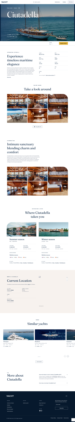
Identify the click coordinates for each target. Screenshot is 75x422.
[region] (53, 291)
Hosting (24, 400)
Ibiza (21, 262)
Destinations (57, 2)
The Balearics (30, 262)
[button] (4, 334)
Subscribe (62, 408)
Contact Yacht (59, 418)
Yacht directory (10, 411)
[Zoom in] (67, 277)
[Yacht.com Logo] (4, 2)
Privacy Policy (53, 418)
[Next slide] (68, 356)
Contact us (41, 405)
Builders (64, 2)
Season (50, 42)
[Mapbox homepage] (41, 306)
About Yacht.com (42, 403)
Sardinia (25, 262)
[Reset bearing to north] (67, 280)
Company (40, 400)
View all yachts (39, 361)
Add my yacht (25, 403)
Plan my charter (10, 409)
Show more (9, 77)
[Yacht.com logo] (10, 396)
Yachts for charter (10, 403)
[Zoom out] (67, 279)
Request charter (63, 43)
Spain (29, 284)
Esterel (15, 8)
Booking (8, 400)
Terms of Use (66, 418)
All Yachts (71, 2)
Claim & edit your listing (50, 75)
